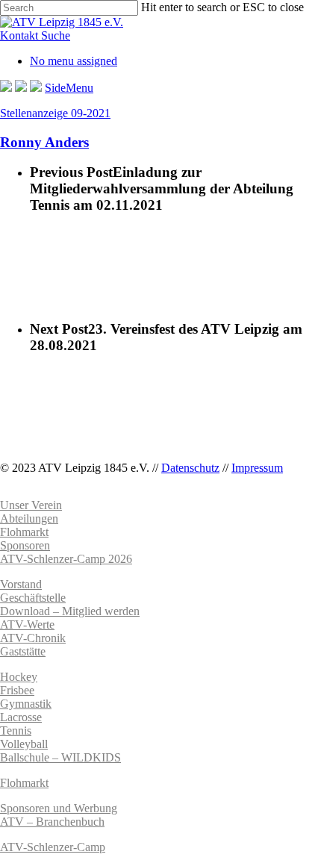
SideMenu (69, 87)
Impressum (257, 467)
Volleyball (24, 744)
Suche (55, 35)
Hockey (18, 676)
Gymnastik (26, 703)
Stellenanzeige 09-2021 (55, 113)
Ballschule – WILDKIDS (60, 757)
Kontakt (20, 35)
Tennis (15, 730)
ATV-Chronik (33, 638)
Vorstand (21, 584)
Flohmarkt (24, 782)
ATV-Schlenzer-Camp (52, 847)
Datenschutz (190, 467)
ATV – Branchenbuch (52, 821)
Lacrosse (21, 717)
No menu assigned (73, 60)
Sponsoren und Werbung (58, 808)
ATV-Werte (27, 624)
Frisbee (17, 690)
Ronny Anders (44, 142)
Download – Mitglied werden (70, 611)
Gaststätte (23, 651)
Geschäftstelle (33, 597)
